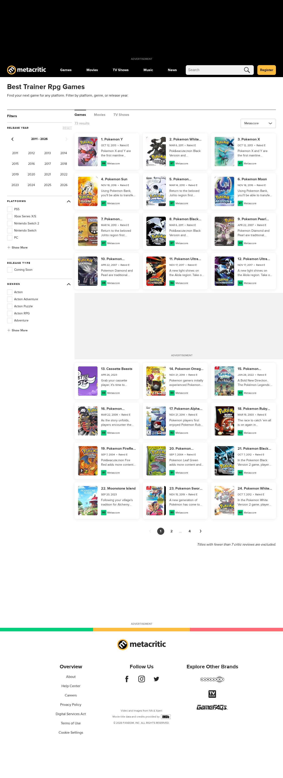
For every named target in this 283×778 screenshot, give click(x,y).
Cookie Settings (71, 732)
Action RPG (22, 313)
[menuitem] (66, 70)
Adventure (21, 320)
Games (66, 70)
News (172, 70)
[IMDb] (165, 716)
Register (266, 70)
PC (16, 237)
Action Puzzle (23, 306)
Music (148, 70)
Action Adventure (26, 299)
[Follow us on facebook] (127, 681)
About (71, 677)
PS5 (16, 209)
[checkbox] (9, 209)
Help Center (70, 686)
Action (18, 292)
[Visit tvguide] (212, 696)
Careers (71, 695)
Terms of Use (71, 723)
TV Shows (121, 70)
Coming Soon (23, 270)
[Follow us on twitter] (156, 681)
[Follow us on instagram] (141, 681)
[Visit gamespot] (212, 682)
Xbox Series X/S (25, 216)
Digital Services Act (71, 714)
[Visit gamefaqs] (212, 709)
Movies (92, 70)
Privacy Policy (70, 704)
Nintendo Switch (25, 230)
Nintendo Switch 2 (26, 223)
